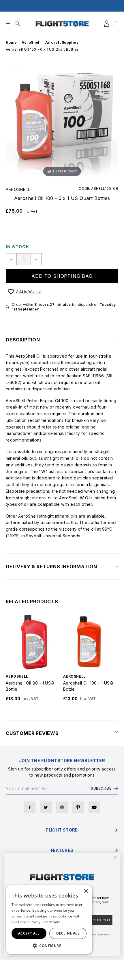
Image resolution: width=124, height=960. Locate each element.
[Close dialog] (115, 858)
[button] (49, 945)
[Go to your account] (106, 23)
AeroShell (18, 189)
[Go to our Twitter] (46, 807)
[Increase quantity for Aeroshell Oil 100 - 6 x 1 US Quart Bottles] (36, 259)
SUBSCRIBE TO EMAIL (95, 920)
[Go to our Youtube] (94, 807)
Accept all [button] (29, 933)
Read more (51, 921)
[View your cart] (116, 23)
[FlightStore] (62, 24)
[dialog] (49, 919)
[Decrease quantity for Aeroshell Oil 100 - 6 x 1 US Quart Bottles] (11, 259)
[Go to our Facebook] (29, 807)
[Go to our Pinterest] (78, 807)
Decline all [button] (68, 933)
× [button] (86, 891)
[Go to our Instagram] (62, 807)
